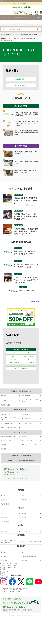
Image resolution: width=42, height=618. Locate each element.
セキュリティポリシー (28, 441)
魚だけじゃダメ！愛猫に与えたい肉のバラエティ (26, 162)
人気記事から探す (20, 79)
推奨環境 (3, 445)
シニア (13, 353)
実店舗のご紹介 (5, 405)
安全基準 (3, 395)
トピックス (18, 248)
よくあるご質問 (26, 423)
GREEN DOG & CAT (7, 38)
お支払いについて (27, 414)
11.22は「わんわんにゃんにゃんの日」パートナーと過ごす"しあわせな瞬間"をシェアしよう (26, 280)
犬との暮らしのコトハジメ (8, 567)
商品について (26, 419)
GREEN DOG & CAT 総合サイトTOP (31, 400)
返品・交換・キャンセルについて (9, 418)
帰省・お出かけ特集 (26, 290)
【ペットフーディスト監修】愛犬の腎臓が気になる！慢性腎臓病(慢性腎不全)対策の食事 (26, 132)
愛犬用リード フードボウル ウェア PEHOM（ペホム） (26, 266)
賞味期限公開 (26, 395)
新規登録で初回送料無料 (20, 3)
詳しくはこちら (7, 593)
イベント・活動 (27, 362)
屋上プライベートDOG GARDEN (10, 575)
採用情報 (3, 449)
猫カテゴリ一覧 (24, 34)
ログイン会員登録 (36, 14)
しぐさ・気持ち (12, 362)
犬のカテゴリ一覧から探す (20, 368)
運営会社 (24, 436)
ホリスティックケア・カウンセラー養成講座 (9, 541)
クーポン (26, 17)
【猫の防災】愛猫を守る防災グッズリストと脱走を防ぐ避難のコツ (25, 200)
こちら (25, 478)
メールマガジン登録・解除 (9, 427)
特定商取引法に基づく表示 (9, 436)
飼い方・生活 (19, 194)
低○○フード (25, 552)
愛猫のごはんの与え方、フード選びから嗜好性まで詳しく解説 (26, 171)
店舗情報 (3, 569)
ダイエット (4, 556)
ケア (13, 359)
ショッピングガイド (17, 17)
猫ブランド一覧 (33, 34)
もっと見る (34, 301)
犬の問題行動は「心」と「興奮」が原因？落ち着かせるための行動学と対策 (25, 216)
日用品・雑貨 (5, 504)
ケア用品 (24, 500)
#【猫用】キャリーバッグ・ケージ (10, 205)
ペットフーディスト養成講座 (30, 541)
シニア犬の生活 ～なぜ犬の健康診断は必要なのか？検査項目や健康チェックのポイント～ (26, 231)
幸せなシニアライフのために (9, 563)
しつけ (28, 359)
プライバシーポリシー (7, 441)
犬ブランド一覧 (15, 34)
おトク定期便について (7, 423)
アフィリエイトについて (29, 445)
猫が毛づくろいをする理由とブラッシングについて (26, 152)
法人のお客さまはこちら (7, 577)
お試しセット (5, 531)
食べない (3, 552)
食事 (27, 353)
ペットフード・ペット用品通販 (24, 38)
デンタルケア (26, 560)
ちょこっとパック (27, 531)
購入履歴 (30, 14)
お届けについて (5, 414)
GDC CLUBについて (7, 400)
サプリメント (5, 500)
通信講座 (3, 573)
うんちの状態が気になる (29, 556)
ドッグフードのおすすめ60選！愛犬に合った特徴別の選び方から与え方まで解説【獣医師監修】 (26, 114)
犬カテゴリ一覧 (5, 34)
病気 (13, 356)
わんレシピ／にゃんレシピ (8, 565)
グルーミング (4, 571)
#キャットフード (22, 205)
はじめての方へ (6, 17)
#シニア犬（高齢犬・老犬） (9, 235)
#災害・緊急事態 (31, 205)
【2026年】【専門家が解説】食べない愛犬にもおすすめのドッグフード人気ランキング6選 (26, 123)
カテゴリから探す (20, 85)
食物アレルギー (5, 560)
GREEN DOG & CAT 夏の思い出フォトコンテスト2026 (25, 253)
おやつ (24, 496)
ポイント (32, 17)
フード (3, 496)
